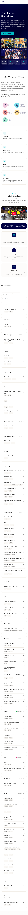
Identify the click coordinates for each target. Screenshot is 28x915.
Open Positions (7, 33)
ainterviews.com (16, 912)
